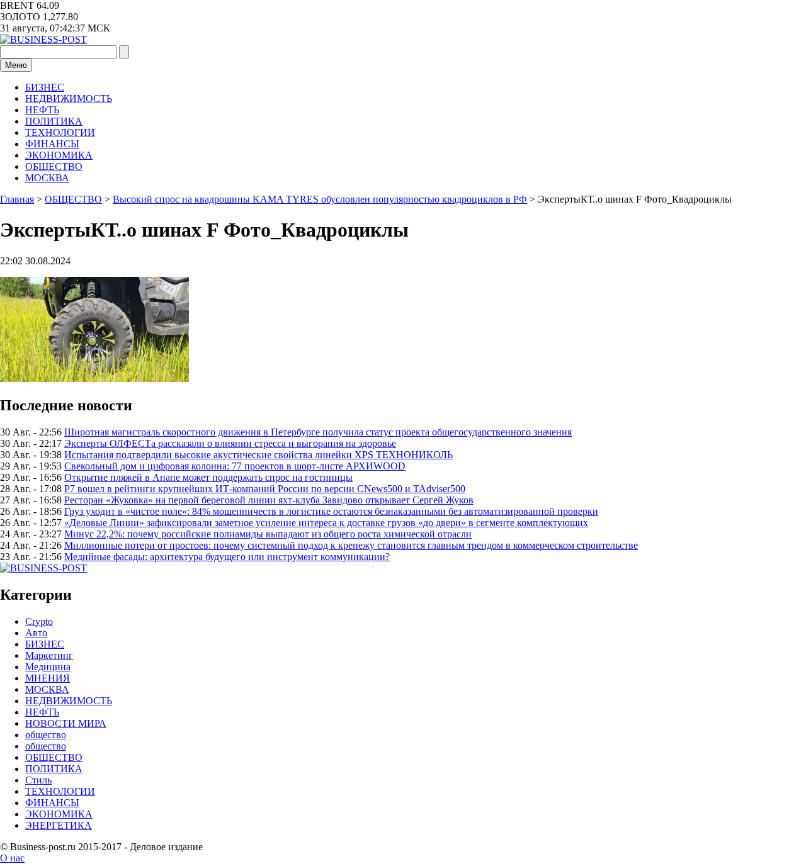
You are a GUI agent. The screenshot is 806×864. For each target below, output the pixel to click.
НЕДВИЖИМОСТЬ (68, 98)
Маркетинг (49, 655)
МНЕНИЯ (47, 678)
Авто (36, 632)
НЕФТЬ (42, 109)
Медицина (48, 666)
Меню (16, 65)
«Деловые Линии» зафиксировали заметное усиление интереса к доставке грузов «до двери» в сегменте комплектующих (326, 522)
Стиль (38, 780)
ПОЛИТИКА (53, 121)
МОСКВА (47, 177)
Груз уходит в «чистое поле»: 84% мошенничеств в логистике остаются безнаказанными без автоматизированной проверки (331, 511)
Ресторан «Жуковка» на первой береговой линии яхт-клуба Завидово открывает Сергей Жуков (269, 500)
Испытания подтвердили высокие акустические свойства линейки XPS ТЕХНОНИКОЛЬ (258, 454)
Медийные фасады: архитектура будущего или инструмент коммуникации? (227, 556)
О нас (12, 858)
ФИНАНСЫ (52, 143)
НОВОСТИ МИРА (65, 723)
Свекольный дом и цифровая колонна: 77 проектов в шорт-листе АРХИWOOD (235, 466)
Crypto (39, 621)
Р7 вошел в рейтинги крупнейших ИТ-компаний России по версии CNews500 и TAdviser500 (264, 488)
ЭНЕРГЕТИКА (58, 825)
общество (45, 734)
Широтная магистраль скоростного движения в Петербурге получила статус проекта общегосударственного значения (318, 432)
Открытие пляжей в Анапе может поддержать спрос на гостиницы (208, 477)
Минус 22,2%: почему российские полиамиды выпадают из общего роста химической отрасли (268, 534)
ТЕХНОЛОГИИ (60, 132)
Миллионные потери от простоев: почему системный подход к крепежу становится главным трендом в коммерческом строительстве (351, 545)
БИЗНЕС (44, 87)
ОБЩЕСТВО (53, 166)
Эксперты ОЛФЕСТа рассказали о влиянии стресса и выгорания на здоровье (230, 443)
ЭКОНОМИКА (59, 155)
